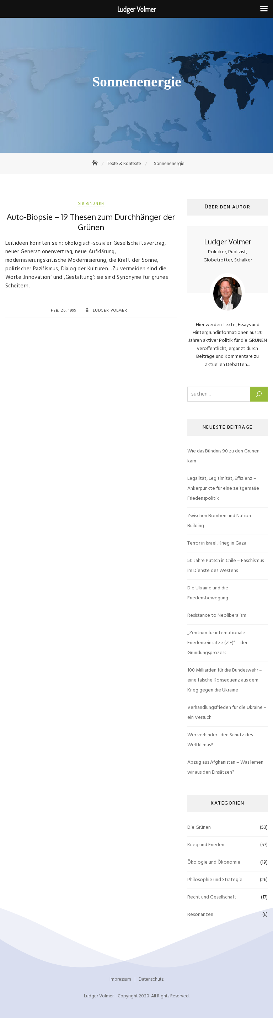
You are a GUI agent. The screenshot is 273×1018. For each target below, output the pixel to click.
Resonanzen (200, 915)
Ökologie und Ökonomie (213, 862)
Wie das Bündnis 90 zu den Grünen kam (223, 456)
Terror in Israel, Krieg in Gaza (216, 543)
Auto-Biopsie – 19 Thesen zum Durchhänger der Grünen (91, 222)
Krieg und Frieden (205, 845)
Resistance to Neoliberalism (216, 615)
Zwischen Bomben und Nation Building (219, 521)
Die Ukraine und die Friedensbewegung (207, 593)
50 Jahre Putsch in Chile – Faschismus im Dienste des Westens (225, 566)
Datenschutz (151, 979)
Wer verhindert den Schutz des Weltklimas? (220, 740)
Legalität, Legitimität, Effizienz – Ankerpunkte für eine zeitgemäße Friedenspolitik (223, 488)
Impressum (120, 979)
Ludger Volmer (109, 310)
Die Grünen (91, 204)
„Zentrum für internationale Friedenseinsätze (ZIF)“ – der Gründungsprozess (217, 643)
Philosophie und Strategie (214, 880)
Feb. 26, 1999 (63, 310)
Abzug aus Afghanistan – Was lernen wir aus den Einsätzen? (225, 767)
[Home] (96, 164)
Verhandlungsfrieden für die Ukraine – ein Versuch (227, 713)
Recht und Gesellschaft (211, 897)
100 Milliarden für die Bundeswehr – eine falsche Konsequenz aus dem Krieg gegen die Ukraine (224, 680)
